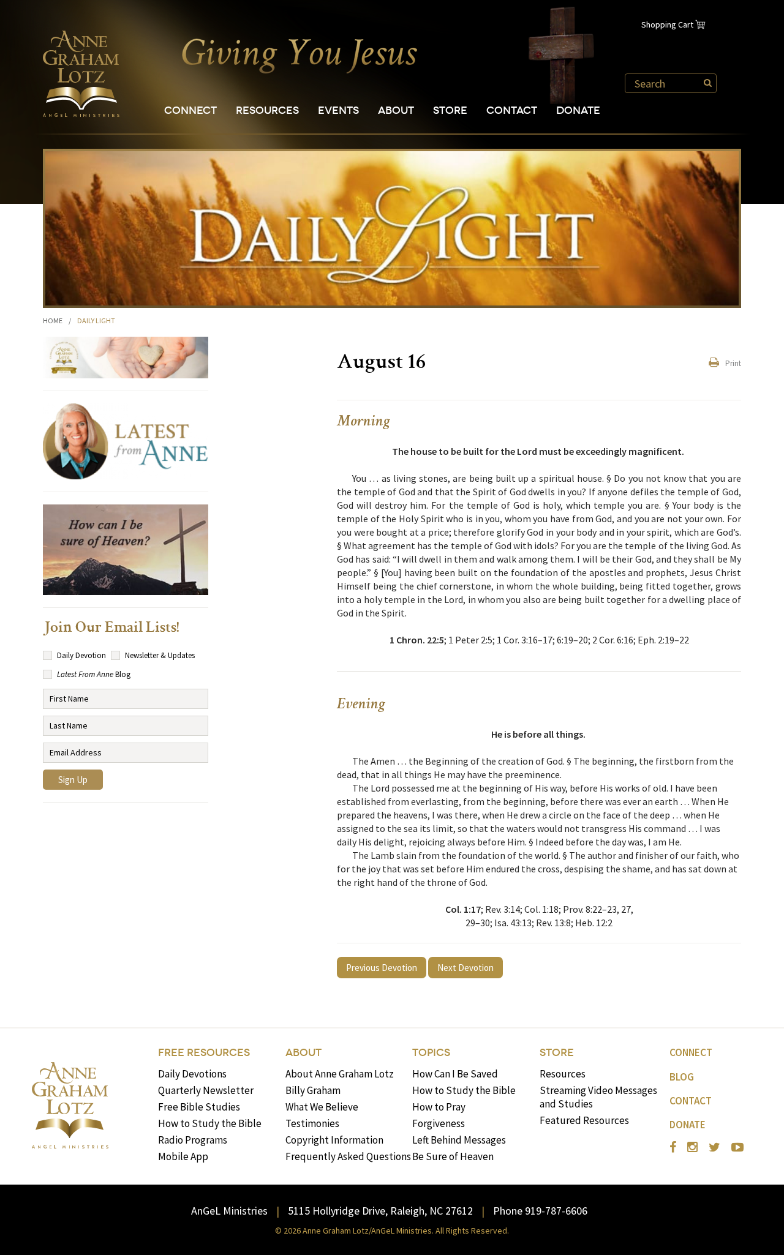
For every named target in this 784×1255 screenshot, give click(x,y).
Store (450, 110)
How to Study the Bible (210, 1123)
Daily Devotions (192, 1074)
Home (52, 320)
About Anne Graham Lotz (339, 1074)
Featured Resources (584, 1120)
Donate (578, 110)
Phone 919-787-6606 (540, 1211)
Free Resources (204, 1052)
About (396, 110)
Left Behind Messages (459, 1140)
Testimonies (312, 1123)
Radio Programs (192, 1140)
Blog (681, 1077)
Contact (511, 110)
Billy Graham (313, 1090)
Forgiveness (438, 1123)
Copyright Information (334, 1140)
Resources (267, 110)
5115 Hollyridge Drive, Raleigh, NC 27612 (380, 1211)
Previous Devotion (381, 967)
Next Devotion (465, 967)
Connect (190, 110)
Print (733, 363)
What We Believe (321, 1107)
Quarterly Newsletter (206, 1090)
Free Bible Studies (199, 1107)
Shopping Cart (667, 24)
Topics (431, 1052)
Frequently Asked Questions (348, 1156)
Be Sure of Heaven (453, 1156)
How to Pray (439, 1107)
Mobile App (183, 1156)
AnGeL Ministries (229, 1211)
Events (338, 110)
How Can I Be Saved (455, 1074)
